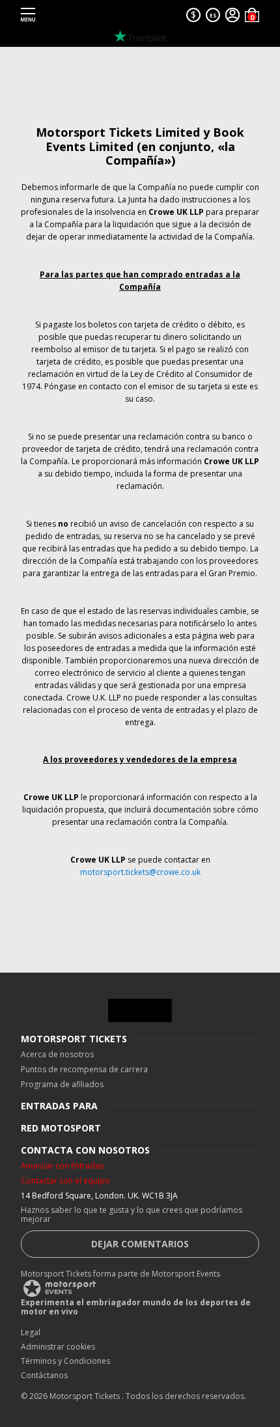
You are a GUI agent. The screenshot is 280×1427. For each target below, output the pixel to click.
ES (213, 15)
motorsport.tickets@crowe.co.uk (140, 872)
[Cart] (252, 15)
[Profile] (232, 15)
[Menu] (28, 15)
